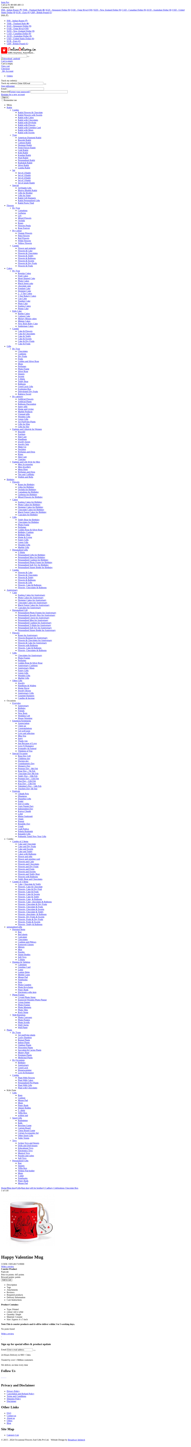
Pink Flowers (24, 235)
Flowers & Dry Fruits (27, 263)
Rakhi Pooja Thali (26, 203)
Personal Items (18, 929)
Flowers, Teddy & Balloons (30, 924)
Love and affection (26, 733)
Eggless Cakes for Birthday (30, 502)
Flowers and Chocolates (28, 864)
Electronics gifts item (27, 992)
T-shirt (21, 1176)
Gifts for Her (23, 426)
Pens (20, 982)
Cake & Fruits (24, 344)
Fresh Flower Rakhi (27, 147)
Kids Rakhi (23, 153)
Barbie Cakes (24, 313)
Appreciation (23, 723)
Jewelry (21, 683)
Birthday (10, 479)
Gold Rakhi (23, 150)
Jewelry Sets (23, 444)
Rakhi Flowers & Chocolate (30, 112)
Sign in (4, 86)
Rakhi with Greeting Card (29, 127)
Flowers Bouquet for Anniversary (33, 638)
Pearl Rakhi (23, 158)
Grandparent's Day (26, 763)
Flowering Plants (25, 1047)
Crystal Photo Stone (27, 997)
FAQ (9, 1413)
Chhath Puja (23, 793)
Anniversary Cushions (28, 665)
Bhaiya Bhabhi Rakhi (27, 190)
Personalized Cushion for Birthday (33, 560)
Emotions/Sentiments (21, 721)
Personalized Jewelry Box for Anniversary (36, 615)
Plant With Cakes (25, 1080)
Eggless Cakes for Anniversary (31, 595)
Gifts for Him (24, 424)
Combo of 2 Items (20, 841)
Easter (20, 801)
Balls (20, 1123)
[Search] (28, 56)
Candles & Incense (26, 698)
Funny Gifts (23, 540)
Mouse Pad (23, 977)
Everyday (16, 703)
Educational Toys (25, 1148)
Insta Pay (5, 2)
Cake (14, 592)
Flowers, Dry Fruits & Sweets (31, 917)
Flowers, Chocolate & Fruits (30, 907)
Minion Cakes (24, 321)
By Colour (17, 230)
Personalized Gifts (20, 1160)
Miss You (22, 736)
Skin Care (22, 457)
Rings (20, 454)
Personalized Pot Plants (28, 1083)
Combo (15, 110)
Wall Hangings (18, 1015)
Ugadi (20, 826)
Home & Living (25, 537)
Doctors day (23, 761)
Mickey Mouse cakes (27, 318)
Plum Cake (23, 303)
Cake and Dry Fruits (27, 846)
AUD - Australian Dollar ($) (159, 10)
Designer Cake (24, 291)
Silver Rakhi (23, 165)
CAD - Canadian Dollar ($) (134, 10)
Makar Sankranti (25, 816)
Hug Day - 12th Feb (27, 781)
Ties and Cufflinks (26, 474)
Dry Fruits (22, 356)
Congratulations (25, 728)
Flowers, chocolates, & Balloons (32, 914)
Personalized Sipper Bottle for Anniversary (37, 630)
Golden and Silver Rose (28, 361)
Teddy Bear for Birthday (29, 520)
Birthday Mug (24, 535)
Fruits (20, 359)
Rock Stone (23, 1012)
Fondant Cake (24, 288)
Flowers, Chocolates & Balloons (32, 587)
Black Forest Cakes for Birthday (32, 512)
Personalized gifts (20, 550)
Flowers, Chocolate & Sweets (31, 909)
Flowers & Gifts (25, 582)
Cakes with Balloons (27, 854)
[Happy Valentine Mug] (30, 1250)
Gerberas (22, 213)
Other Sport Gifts (25, 1135)
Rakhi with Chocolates (28, 120)
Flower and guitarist (27, 248)
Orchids (21, 220)
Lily (20, 215)
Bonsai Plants (24, 1040)
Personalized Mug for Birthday (31, 557)
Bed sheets (22, 934)
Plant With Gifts (25, 1085)
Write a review (7, 1266)
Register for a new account (13, 94)
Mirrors (21, 947)
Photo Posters (24, 1020)
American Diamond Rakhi (29, 137)
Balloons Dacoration (27, 404)
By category (17, 396)
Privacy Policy (13, 1391)
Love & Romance (26, 1072)
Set (13, 170)
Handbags (22, 439)
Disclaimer (11, 1401)
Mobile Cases (24, 974)
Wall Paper (23, 1027)
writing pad (23, 1115)
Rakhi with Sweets (26, 132)
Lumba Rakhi (24, 168)
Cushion (21, 1098)
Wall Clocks (23, 1025)
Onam (20, 819)
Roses (20, 223)
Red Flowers (23, 238)
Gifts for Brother (25, 193)
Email (3, 89)
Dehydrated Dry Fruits (28, 391)
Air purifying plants (26, 1035)
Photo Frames (24, 658)
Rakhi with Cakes (26, 117)
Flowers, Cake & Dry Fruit (30, 889)
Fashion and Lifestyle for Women (27, 429)
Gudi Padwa (23, 829)
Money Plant (23, 1052)
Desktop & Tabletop (21, 962)
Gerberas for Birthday (27, 494)
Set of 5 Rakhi (24, 180)
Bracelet (21, 432)
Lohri (20, 814)
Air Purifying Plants (27, 421)
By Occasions (18, 1060)
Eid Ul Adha (23, 804)
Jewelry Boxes (24, 690)
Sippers (21, 374)
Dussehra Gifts (24, 799)
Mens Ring (23, 469)
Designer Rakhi (25, 145)
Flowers (10, 205)
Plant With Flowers (26, 1078)
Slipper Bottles (24, 1108)
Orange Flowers (25, 233)
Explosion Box (24, 389)
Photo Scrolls (24, 1022)
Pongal (21, 821)
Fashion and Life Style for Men (26, 462)
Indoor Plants (24, 1042)
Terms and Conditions (16, 1396)
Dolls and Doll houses (27, 1145)
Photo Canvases (25, 1017)
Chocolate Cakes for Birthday (31, 509)
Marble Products (25, 411)
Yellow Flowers (25, 243)
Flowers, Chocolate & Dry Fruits (32, 904)
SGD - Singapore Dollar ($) (58, 10)
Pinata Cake (23, 308)
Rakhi (9, 107)
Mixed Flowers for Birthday (30, 497)
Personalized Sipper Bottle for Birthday (35, 567)
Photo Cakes (23, 281)
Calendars (22, 964)
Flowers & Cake (25, 251)
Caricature (22, 937)
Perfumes (22, 366)
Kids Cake (17, 311)
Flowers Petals (24, 225)
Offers (9, 1420)
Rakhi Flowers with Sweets (30, 115)
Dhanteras (22, 796)
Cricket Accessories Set (28, 1133)
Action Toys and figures (28, 1143)
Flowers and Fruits (26, 869)
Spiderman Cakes (25, 326)
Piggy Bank (23, 990)
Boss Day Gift (24, 756)
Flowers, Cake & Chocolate (30, 886)
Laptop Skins (24, 972)
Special (15, 185)
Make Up (22, 447)
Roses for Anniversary (28, 635)
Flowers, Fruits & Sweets (29, 922)
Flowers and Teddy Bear (29, 874)
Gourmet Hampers (26, 695)
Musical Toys (24, 1153)
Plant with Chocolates (27, 1088)
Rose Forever (24, 228)
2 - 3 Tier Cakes (25, 293)
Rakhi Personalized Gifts (29, 200)
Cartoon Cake (24, 316)
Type (14, 135)
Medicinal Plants (25, 1057)
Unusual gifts (24, 414)
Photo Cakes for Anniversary (30, 597)
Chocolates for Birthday (28, 522)
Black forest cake (25, 283)
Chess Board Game (26, 1130)
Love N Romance (26, 746)
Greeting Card (24, 967)
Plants (9, 1030)
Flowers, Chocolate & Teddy (30, 912)
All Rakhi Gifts (24, 188)
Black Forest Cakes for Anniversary (33, 605)
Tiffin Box (22, 1113)
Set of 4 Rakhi (24, 178)
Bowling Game (24, 1125)
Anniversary (12, 590)
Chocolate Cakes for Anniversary (32, 602)
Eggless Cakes (24, 306)
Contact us (11, 1415)
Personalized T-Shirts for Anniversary (34, 625)
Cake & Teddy (24, 336)
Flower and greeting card (29, 859)
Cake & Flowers (25, 331)
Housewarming (24, 1070)
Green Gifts (23, 419)
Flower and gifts (25, 856)
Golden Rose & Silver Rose (30, 530)
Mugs (20, 364)
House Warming (25, 718)
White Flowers (24, 240)
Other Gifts (17, 680)
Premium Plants (25, 1055)
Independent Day (25, 809)
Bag (20, 932)
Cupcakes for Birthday (28, 514)
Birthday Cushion (26, 532)
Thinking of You (25, 751)
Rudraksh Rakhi (25, 163)
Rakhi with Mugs (25, 130)
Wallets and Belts (25, 477)
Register (11, 86)
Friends (21, 711)
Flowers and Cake (26, 861)
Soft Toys (22, 957)
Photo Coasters (24, 985)
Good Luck (23, 1067)
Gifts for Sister (24, 195)
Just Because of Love (27, 743)
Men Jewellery (24, 467)
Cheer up (22, 726)
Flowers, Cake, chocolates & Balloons (35, 902)
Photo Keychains (25, 987)
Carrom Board (24, 1128)
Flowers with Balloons (28, 645)
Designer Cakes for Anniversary (32, 600)
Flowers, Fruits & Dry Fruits (30, 919)
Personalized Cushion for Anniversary (34, 623)
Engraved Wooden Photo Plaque (32, 1000)
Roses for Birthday (26, 484)
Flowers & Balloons (27, 258)
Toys (14, 1140)
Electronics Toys (25, 1150)
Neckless (22, 449)
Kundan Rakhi (24, 155)
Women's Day (24, 766)
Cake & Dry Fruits (26, 341)
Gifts (9, 346)
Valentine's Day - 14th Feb (29, 786)
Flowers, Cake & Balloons (29, 585)
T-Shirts (21, 379)
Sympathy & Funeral (27, 748)
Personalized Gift (20, 610)
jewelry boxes (24, 442)
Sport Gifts (17, 1118)
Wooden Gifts (24, 416)
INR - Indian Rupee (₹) (11, 10)
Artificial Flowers (25, 399)
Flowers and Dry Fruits (28, 866)
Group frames (24, 1002)
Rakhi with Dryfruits (27, 122)
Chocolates (23, 351)
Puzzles (21, 952)
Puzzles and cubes (26, 1155)
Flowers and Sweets (27, 871)
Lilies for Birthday (26, 487)
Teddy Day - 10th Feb (27, 776)
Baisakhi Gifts (24, 834)
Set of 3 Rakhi (24, 175)
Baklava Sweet (24, 394)
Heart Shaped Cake (26, 278)
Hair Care (22, 437)
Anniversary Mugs (26, 668)
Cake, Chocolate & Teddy (29, 884)
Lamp (20, 969)
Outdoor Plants (24, 1045)
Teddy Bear (23, 381)
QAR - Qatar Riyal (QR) (82, 10)
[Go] (34, 1350)
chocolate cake (24, 286)
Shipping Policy (14, 1399)
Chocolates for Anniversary (30, 655)
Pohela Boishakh (25, 831)
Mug (20, 949)
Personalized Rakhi (26, 160)
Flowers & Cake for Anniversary (32, 643)
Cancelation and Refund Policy (20, 1394)
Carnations (22, 210)
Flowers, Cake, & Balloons (30, 899)
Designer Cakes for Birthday (30, 507)
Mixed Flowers (24, 218)
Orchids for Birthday (27, 489)
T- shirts (21, 1110)
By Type (16, 208)
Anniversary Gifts (26, 693)
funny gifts (22, 406)
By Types (16, 1032)
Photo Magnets (24, 1007)
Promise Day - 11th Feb (28, 778)
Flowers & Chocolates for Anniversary (35, 640)
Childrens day (24, 758)
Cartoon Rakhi (24, 142)
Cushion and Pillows (27, 942)
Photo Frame (23, 369)
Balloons (22, 384)
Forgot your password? (20, 91)
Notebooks (23, 979)
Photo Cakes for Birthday (29, 504)
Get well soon (24, 731)
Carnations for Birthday (28, 492)
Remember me (10, 100)
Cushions (22, 354)
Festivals (16, 791)
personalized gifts (14, 927)
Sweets (21, 376)
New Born (22, 713)
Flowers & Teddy (25, 256)
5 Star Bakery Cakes (27, 296)
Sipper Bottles (24, 954)
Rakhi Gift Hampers (27, 198)
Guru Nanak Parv (26, 806)
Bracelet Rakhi (24, 140)
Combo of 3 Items (20, 881)
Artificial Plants (25, 401)
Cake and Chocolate (27, 844)
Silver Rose (23, 371)
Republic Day (24, 824)
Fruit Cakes (23, 276)
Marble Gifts (23, 547)
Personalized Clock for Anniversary (33, 618)
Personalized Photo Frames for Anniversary (37, 613)
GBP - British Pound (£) (41, 12)
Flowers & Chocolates (28, 253)
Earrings (21, 434)
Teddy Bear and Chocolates (30, 879)
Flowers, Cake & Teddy (28, 897)
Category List (13, 1435)
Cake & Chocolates (26, 333)
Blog (9, 1423)
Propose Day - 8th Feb (28, 768)
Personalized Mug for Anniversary (33, 620)
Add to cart (6, 1280)
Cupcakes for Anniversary (29, 607)
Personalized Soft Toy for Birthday (33, 565)
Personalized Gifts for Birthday (31, 555)
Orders (10, 76)
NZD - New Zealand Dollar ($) (107, 10)
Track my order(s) (9, 83)
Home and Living (26, 409)
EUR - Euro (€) (23, 12)
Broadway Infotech (76, 1440)
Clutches (22, 459)
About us (11, 1418)
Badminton (23, 1120)
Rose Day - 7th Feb (26, 771)
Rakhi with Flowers (26, 125)
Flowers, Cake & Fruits (28, 892)
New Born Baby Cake (28, 323)
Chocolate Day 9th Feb (28, 773)
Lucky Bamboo (25, 1037)
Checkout (5, 68)
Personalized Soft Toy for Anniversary (35, 628)
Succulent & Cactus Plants (29, 1050)
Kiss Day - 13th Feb (27, 783)
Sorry (20, 738)
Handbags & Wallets (27, 685)
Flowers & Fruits (25, 266)
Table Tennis (23, 1138)
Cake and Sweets (25, 849)
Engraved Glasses (26, 944)
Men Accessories (25, 464)
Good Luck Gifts (25, 386)
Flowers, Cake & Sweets (29, 894)
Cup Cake (22, 298)
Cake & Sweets (25, 339)
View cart (5, 66)
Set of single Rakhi (26, 183)
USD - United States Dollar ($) (20, 38)
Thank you (23, 741)
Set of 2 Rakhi (24, 173)
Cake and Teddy (25, 851)
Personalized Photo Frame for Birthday (35, 562)
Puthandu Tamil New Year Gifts (32, 836)
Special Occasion (20, 753)
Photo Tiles (23, 1010)
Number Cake (24, 301)
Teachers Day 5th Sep (27, 788)
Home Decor (23, 688)
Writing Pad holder (26, 1171)
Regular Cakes (24, 273)
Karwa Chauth (24, 811)
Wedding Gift (24, 716)
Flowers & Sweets (26, 261)
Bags (20, 1095)
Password (5, 91)
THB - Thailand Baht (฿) (34, 10)
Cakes (9, 268)
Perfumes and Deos (26, 452)
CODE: (4, 1264)
